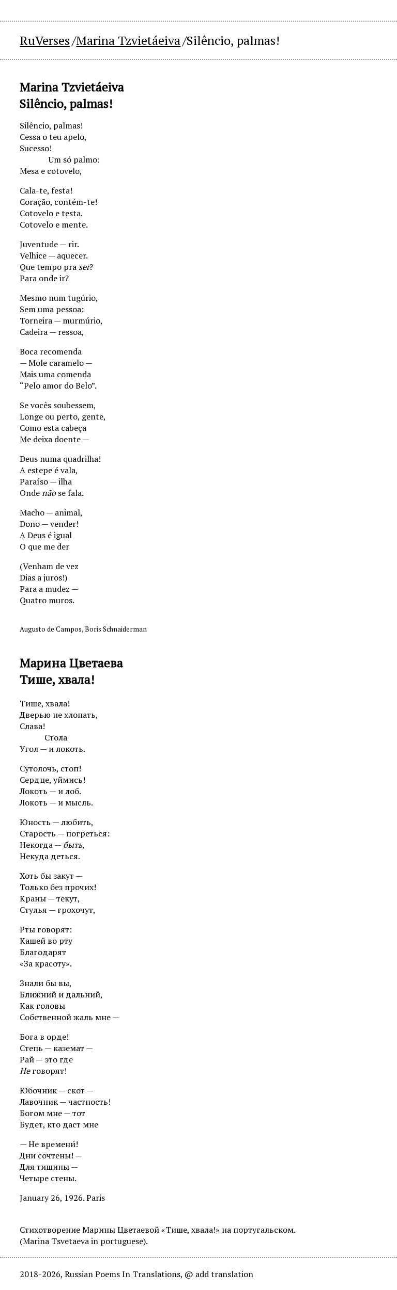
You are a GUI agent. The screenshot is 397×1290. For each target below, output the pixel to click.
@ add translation (219, 1274)
